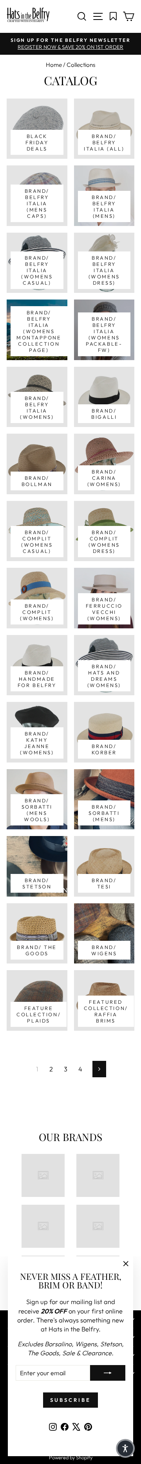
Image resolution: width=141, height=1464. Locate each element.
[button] (125, 1448)
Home (54, 64)
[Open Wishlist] (113, 16)
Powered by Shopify (70, 1457)
